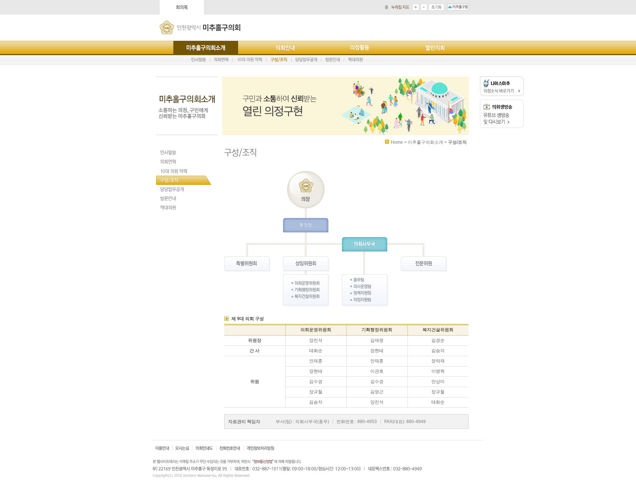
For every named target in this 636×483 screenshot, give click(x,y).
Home (397, 142)
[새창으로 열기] (458, 7)
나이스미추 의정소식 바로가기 (502, 86)
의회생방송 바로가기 (502, 114)
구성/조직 (457, 142)
